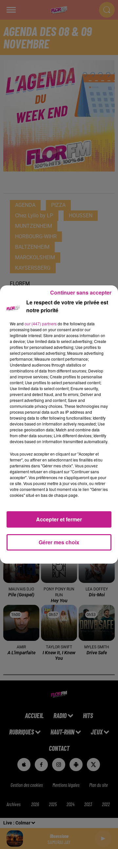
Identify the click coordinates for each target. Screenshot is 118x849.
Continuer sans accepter (80, 292)
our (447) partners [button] (41, 323)
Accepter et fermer (59, 519)
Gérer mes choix (59, 542)
